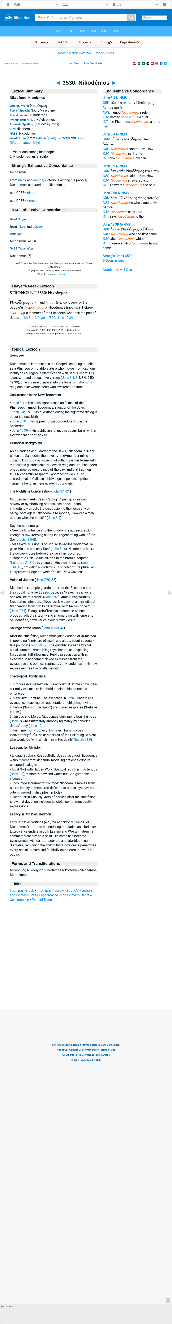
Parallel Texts (42, 900)
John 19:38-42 (53, 628)
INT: (106, 122)
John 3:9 (109, 166)
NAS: (106, 112)
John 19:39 (65, 318)
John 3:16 (59, 549)
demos (38, 180)
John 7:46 (51, 597)
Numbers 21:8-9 (23, 563)
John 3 (72, 698)
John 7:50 (48, 318)
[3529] (5, 602)
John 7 (16, 721)
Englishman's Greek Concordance (34, 895)
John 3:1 (18, 403)
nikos (22, 180)
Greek (26, 63)
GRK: (106, 103)
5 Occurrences (113, 260)
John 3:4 (18, 412)
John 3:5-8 (27, 540)
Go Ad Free (7, 1306)
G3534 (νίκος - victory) (53, 138)
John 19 (36, 726)
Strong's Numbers (79, 891)
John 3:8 (17, 774)
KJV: (106, 117)
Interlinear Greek (22, 891)
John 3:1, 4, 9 (30, 318)
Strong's (17, 63)
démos (38, 227)
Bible (7, 63)
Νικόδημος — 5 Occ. (117, 270)
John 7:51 (18, 611)
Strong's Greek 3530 (118, 256)
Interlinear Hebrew (50, 891)
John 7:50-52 (45, 580)
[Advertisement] (86, 984)
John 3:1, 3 (70, 378)
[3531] (167, 602)
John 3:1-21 (61, 491)
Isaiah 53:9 (83, 740)
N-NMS (121, 98)
